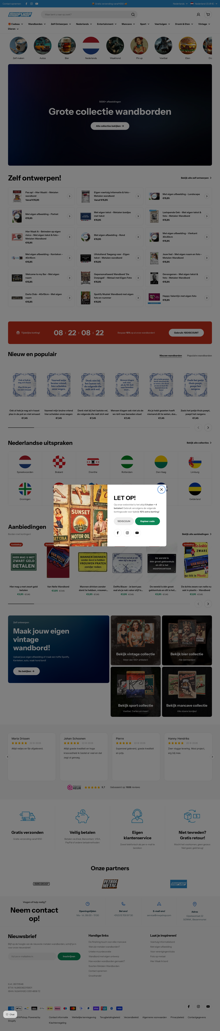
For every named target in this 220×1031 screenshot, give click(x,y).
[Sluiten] (161, 489)
